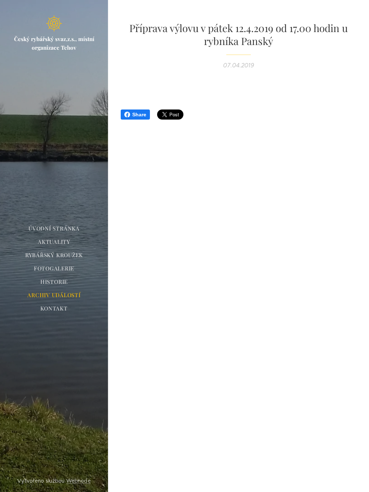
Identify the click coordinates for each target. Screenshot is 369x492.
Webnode (78, 481)
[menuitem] (54, 228)
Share (139, 114)
